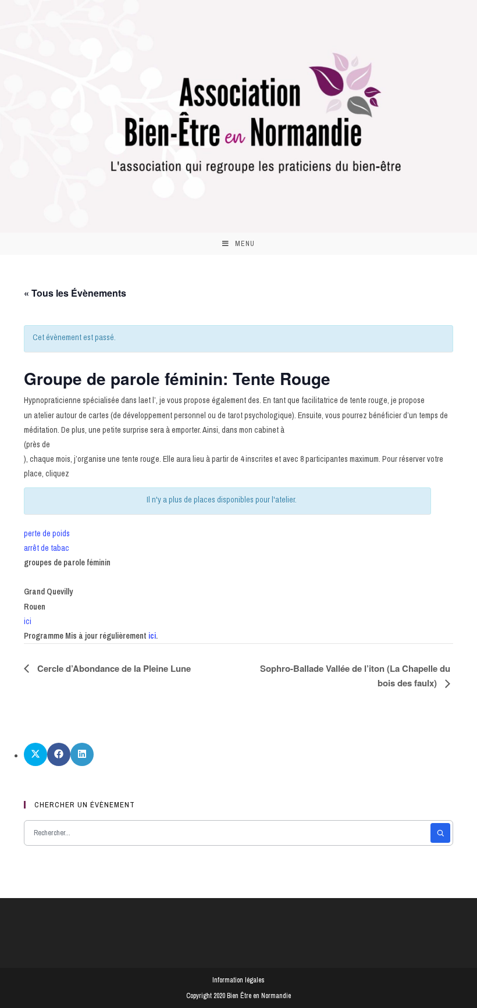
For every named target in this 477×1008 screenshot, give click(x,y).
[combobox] (228, 833)
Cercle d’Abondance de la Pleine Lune (113, 668)
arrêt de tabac (46, 548)
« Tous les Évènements (75, 293)
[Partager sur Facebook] (58, 754)
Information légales (238, 980)
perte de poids (47, 533)
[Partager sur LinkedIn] (82, 754)
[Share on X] (35, 754)
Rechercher (440, 833)
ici (27, 621)
